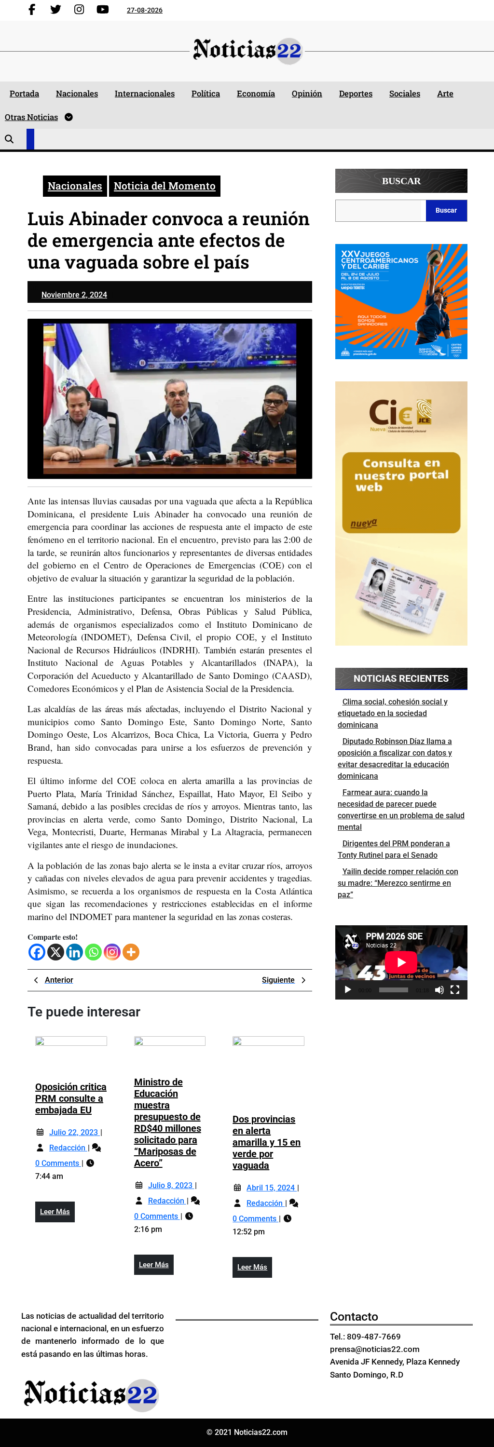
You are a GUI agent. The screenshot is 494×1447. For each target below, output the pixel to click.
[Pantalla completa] (455, 990)
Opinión (307, 93)
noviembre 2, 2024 (74, 294)
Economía (256, 93)
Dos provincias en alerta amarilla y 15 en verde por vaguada (267, 1142)
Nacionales (77, 93)
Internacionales (145, 93)
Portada (24, 93)
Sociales (404, 93)
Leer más (57, 1214)
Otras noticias (31, 116)
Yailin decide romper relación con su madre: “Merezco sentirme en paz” (398, 883)
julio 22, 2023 (74, 1132)
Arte (445, 93)
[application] (401, 962)
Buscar (401, 181)
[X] (55, 952)
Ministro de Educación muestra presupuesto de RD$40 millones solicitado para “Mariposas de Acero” (167, 1122)
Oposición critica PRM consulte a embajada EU (71, 1098)
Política (206, 93)
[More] (131, 952)
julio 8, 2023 (171, 1185)
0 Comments (58, 1163)
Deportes (355, 93)
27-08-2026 (145, 10)
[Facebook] (36, 952)
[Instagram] (112, 952)
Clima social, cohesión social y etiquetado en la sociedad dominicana (393, 713)
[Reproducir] (348, 990)
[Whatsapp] (93, 952)
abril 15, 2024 (272, 1187)
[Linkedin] (74, 952)
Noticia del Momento (165, 185)
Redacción (68, 1147)
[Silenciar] (439, 990)
